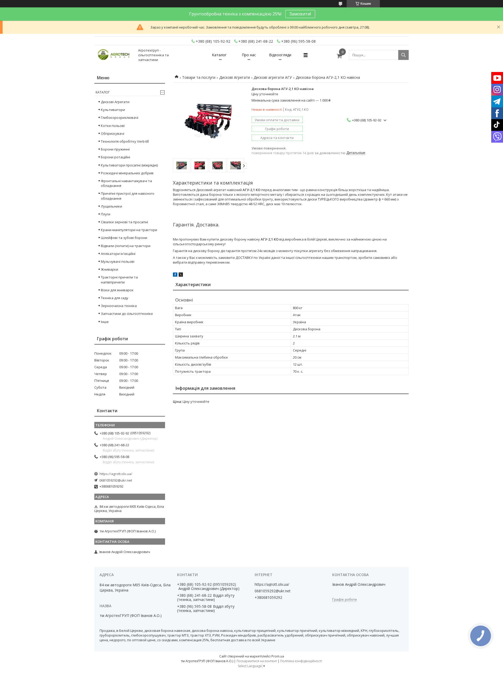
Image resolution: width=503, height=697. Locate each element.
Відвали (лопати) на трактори (125, 245)
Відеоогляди (280, 54)
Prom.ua (277, 656)
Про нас (249, 54)
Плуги (105, 214)
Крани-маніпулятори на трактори (129, 229)
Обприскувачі (112, 133)
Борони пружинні (115, 149)
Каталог (219, 54)
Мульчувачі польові (117, 261)
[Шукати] (403, 55)
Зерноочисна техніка (119, 305)
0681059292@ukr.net (115, 480)
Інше (105, 321)
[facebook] (175, 275)
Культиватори (113, 109)
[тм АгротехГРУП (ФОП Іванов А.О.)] (114, 55)
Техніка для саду (114, 297)
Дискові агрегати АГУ (273, 77)
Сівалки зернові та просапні (124, 222)
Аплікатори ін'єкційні (118, 253)
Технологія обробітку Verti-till (125, 141)
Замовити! (300, 14)
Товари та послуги (198, 77)
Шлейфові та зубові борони (124, 237)
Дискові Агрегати (234, 77)
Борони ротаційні (115, 157)
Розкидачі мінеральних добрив (127, 173)
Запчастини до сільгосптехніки (127, 313)
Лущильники (111, 206)
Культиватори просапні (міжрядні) (129, 165)
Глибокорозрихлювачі (119, 117)
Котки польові (113, 125)
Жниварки (109, 269)
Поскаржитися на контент (257, 661)
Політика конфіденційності (301, 661)
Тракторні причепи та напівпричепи (119, 279)
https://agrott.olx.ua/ (116, 474)
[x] (181, 275)
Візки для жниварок (117, 290)
